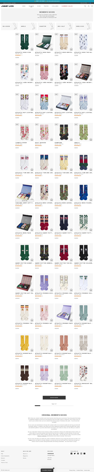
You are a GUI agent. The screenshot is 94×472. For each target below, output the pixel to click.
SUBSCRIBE (33, 240)
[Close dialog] (72, 222)
